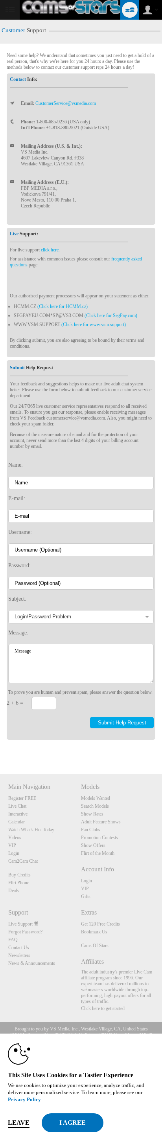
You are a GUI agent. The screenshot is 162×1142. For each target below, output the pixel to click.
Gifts (85, 896)
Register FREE (22, 798)
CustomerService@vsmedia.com (65, 103)
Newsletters (19, 955)
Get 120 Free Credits (100, 924)
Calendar (16, 822)
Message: (18, 632)
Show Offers (93, 845)
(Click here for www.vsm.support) (93, 324)
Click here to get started (103, 1008)
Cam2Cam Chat (23, 861)
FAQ (13, 939)
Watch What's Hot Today (31, 829)
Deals (13, 890)
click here (50, 250)
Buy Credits (19, 875)
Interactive (18, 814)
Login (13, 853)
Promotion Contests (99, 837)
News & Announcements (31, 963)
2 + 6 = (15, 703)
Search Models (95, 806)
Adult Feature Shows (101, 822)
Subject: (17, 599)
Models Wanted (95, 798)
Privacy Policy (24, 1099)
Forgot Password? (25, 932)
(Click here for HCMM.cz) (62, 306)
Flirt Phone (18, 882)
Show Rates (92, 814)
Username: (20, 532)
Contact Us (18, 947)
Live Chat (17, 806)
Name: (15, 465)
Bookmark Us (94, 932)
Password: (19, 565)
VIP (12, 845)
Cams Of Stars (95, 945)
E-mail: (16, 498)
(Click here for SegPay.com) (111, 315)
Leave (18, 1122)
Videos (14, 837)
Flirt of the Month (97, 853)
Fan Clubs (90, 829)
